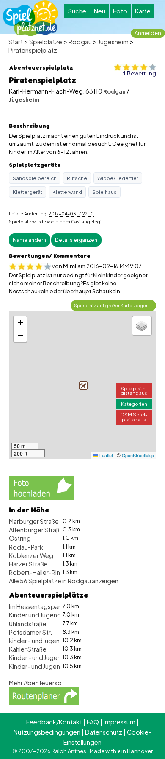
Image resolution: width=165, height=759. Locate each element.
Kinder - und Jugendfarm (44, 657)
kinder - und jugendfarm (43, 640)
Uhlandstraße (28, 624)
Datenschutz (103, 732)
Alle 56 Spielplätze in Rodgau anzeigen (63, 581)
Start (15, 42)
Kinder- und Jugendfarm (43, 666)
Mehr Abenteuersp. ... (39, 683)
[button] (83, 385)
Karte (143, 11)
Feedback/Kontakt (54, 722)
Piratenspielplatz (32, 50)
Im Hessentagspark (36, 606)
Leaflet (105, 455)
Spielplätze (45, 42)
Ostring (20, 538)
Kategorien (134, 404)
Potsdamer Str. (30, 632)
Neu (99, 11)
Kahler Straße (28, 649)
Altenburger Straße (36, 530)
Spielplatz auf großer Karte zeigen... (113, 305)
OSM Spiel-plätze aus (134, 416)
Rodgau (80, 42)
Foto (120, 11)
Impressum (119, 722)
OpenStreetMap (138, 455)
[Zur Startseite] (30, 18)
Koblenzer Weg (31, 555)
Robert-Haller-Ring (36, 572)
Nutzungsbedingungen (47, 732)
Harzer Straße (28, 564)
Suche (77, 11)
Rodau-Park (26, 547)
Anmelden (148, 33)
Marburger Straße (34, 521)
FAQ (93, 722)
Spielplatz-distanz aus (134, 390)
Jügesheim (113, 42)
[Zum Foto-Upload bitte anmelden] (41, 487)
